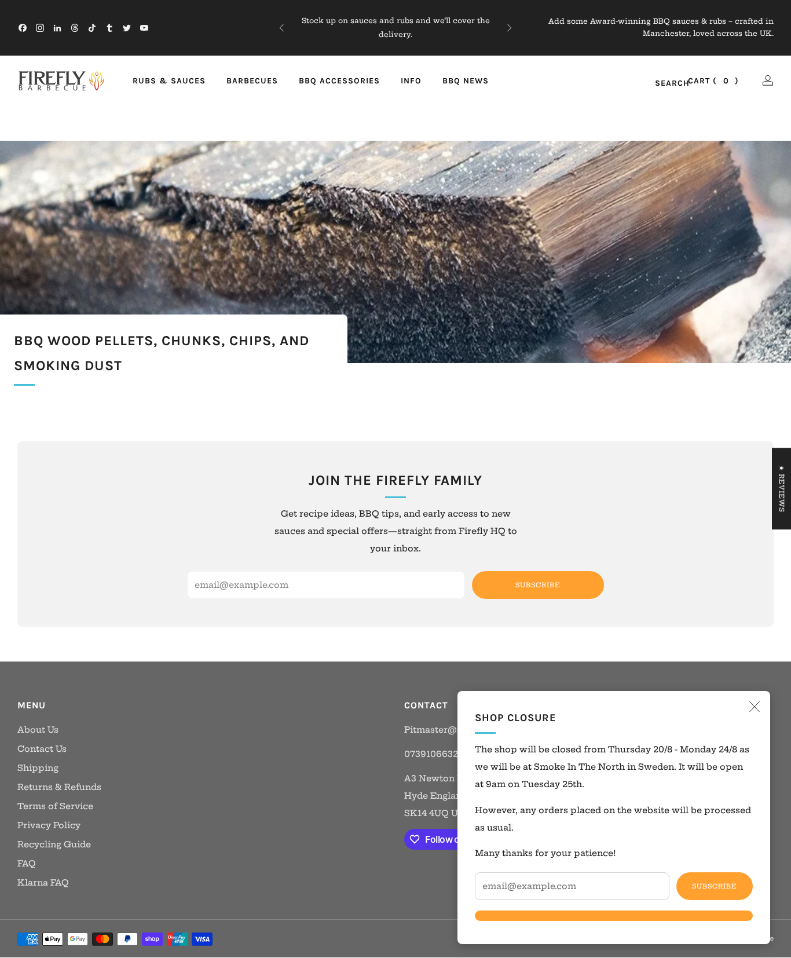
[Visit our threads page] (74, 27)
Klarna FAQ (43, 882)
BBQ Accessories (339, 81)
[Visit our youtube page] (144, 27)
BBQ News (465, 81)
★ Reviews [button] (782, 488)
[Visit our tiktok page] (92, 27)
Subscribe (714, 886)
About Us (37, 730)
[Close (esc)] (754, 706)
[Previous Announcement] (281, 27)
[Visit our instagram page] (40, 27)
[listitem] (395, 27)
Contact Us (42, 749)
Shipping (37, 768)
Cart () (713, 81)
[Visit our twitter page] (127, 27)
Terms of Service (55, 806)
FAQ (26, 863)
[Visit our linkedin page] (57, 27)
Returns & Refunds (59, 787)
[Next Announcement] (509, 27)
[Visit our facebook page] (22, 27)
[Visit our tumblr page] (109, 27)
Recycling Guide (54, 844)
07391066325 (433, 754)
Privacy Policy (48, 825)
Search (660, 84)
